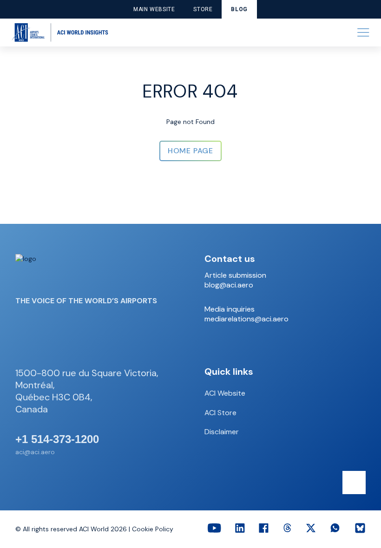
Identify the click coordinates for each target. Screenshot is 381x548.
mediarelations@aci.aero (246, 319)
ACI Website (224, 393)
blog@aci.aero (228, 285)
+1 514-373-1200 (57, 439)
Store (202, 9)
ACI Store (220, 413)
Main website (154, 9)
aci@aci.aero (35, 452)
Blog (239, 9)
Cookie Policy (152, 529)
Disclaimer (221, 432)
